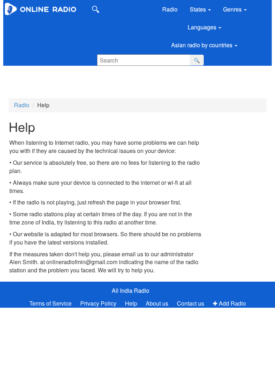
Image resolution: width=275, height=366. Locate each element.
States (198, 9)
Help (131, 303)
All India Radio (130, 290)
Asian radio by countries (202, 45)
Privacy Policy (99, 303)
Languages (203, 27)
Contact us (190, 303)
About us (157, 303)
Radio (170, 9)
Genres (233, 9)
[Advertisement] (53, 78)
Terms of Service (50, 303)
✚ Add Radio (229, 303)
